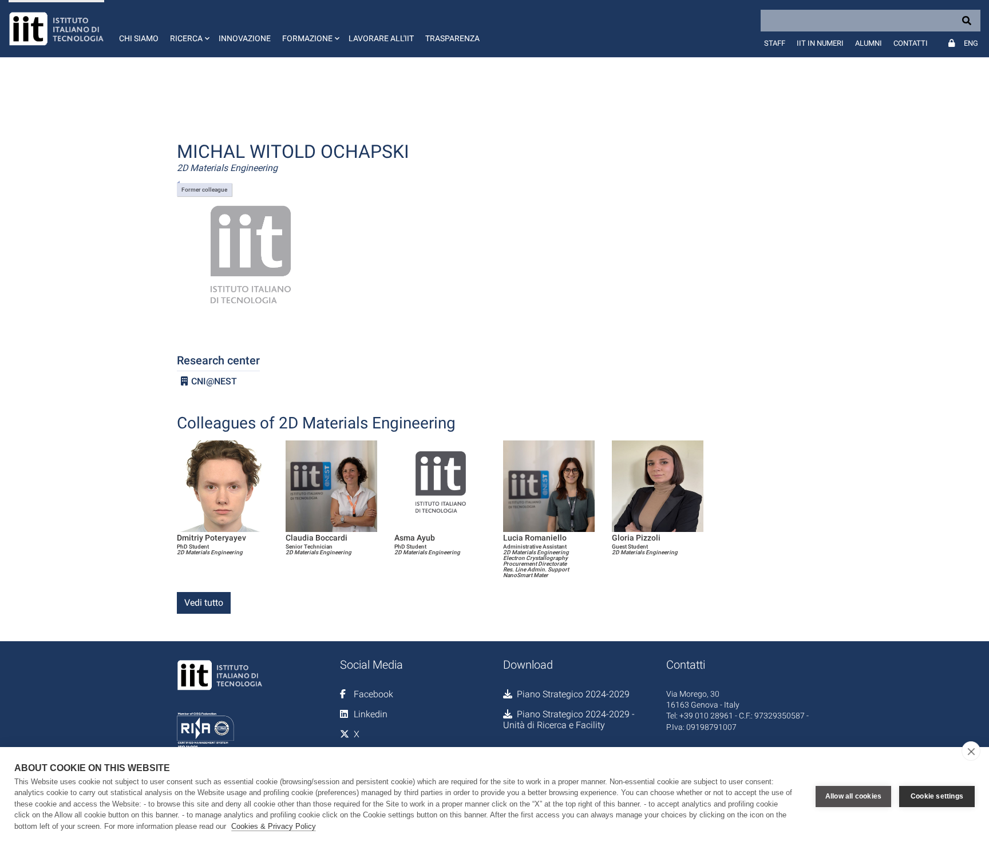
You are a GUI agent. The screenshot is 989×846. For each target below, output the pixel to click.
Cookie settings (937, 796)
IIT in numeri (820, 43)
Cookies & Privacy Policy (273, 826)
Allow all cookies (853, 796)
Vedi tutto (203, 602)
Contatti (910, 43)
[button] (188, 28)
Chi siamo (139, 38)
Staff (774, 43)
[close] (971, 751)
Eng (971, 43)
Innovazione (245, 38)
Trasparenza (452, 38)
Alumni (868, 43)
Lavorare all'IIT (381, 38)
